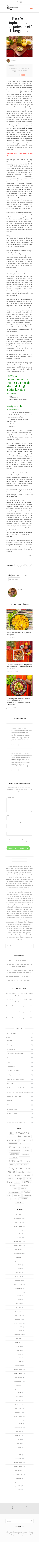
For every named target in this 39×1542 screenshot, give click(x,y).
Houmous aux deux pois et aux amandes (19, 980)
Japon (28, 1168)
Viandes (9, 1117)
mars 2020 (18, 1276)
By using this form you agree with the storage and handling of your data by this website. (17, 841)
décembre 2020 (18, 1241)
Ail (11, 1133)
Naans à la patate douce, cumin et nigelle (19, 960)
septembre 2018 (18, 1334)
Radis (9, 1195)
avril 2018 (18, 1354)
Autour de (9, 1040)
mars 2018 (18, 1358)
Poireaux (13, 1185)
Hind (14, 60)
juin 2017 (18, 1393)
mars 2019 (18, 1311)
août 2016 (18, 1431)
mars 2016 (18, 1451)
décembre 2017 (18, 1369)
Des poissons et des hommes (15, 1053)
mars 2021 (18, 1234)
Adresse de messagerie (13, 823)
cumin (13, 1157)
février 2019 (18, 1315)
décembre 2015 (18, 1462)
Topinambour (14, 579)
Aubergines (11, 1137)
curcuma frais (24, 1157)
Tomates (23, 1199)
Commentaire (10, 797)
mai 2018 (18, 1350)
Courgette (25, 1154)
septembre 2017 (18, 1381)
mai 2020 (18, 1268)
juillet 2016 (18, 1435)
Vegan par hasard (22, 70)
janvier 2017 (18, 1412)
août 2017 (18, 1385)
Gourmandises (11, 1066)
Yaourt (19, 1202)
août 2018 (18, 1338)
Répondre (15, 744)
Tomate (14, 1199)
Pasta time (10, 1083)
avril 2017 (18, 1400)
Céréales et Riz (11, 1049)
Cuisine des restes (11, 1033)
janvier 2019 (18, 1319)
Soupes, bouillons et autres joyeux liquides (19, 1092)
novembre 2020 (18, 1245)
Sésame (27, 1195)
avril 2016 (18, 1447)
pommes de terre (14, 1192)
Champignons (25, 1144)
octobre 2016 (18, 1424)
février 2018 (18, 1362)
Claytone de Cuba (14, 1150)
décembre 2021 (18, 1226)
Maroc (11, 1171)
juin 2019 (18, 1300)
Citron (12, 1147)
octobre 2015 (18, 1470)
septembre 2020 (18, 1253)
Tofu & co (9, 1105)
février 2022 (18, 1222)
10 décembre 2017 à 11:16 (25, 730)
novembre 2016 (18, 1420)
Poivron (15, 1188)
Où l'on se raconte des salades (15, 1079)
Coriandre (14, 1154)
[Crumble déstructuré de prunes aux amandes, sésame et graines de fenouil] (19, 652)
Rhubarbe (17, 1195)
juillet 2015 (18, 1482)
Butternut (12, 1140)
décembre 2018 (18, 1323)
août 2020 (18, 1257)
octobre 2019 (18, 1288)
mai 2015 (18, 1489)
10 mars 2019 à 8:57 (27, 755)
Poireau (25, 575)
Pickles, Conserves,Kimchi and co (16, 1088)
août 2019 (18, 1296)
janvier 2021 (18, 1237)
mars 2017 (18, 1404)
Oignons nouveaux (23, 1175)
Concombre (26, 1150)
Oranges (28, 1178)
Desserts (9, 1058)
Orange (19, 1178)
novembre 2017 (18, 1373)
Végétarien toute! (19, 72)
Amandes (22, 1133)
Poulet (27, 1192)
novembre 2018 (18, 1327)
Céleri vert (15, 1161)
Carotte (26, 1140)
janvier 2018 (18, 1365)
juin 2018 (18, 1346)
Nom (8, 815)
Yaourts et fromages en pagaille (16, 1122)
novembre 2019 (18, 1284)
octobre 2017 (18, 1377)
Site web (8, 831)
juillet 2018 (18, 1342)
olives (10, 1178)
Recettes (26, 68)
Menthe (21, 1172)
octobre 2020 (18, 1249)
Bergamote (16, 575)
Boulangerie (10, 1045)
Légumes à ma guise (18, 68)
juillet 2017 (18, 1389)
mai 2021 (18, 1230)
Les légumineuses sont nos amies (16, 1075)
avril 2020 (18, 1272)
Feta (12, 1165)
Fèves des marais (22, 1165)
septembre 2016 (18, 1427)
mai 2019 (18, 1303)
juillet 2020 (18, 1261)
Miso (29, 1172)
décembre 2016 (18, 1416)
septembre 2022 (18, 1218)
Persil (17, 1182)
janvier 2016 (18, 1458)
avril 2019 (18, 1307)
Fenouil (27, 1161)
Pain (9, 1182)
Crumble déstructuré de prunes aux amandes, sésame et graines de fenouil (19, 667)
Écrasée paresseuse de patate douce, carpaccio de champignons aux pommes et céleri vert (18, 702)
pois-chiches (23, 1185)
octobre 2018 (18, 1331)
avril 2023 (18, 1214)
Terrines (13, 70)
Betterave (24, 1136)
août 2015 (18, 1478)
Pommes (23, 1188)
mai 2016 (18, 1443)
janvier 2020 (18, 1280)
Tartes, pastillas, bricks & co (14, 1096)
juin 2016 (18, 1439)
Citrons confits (24, 1147)
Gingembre (16, 1168)
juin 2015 (18, 1486)
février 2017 (18, 1408)
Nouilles (9, 1175)
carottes (13, 1143)
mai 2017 (18, 1396)
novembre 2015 (18, 1466)
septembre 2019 (18, 1292)
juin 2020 (18, 1265)
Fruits (8, 1062)
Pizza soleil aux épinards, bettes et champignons (19, 976)
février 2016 (18, 1455)
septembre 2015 (18, 1474)
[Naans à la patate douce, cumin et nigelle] (19, 620)
